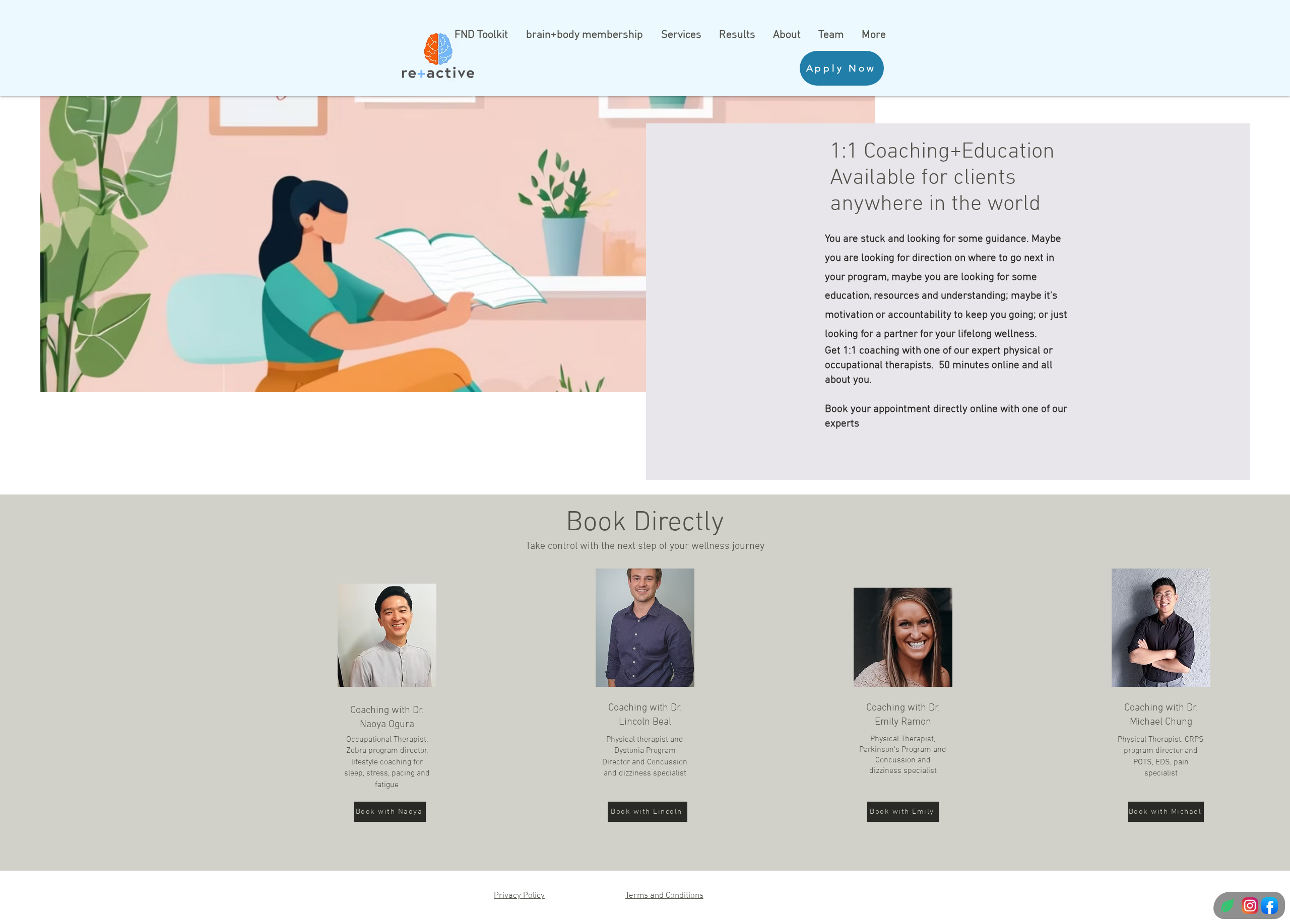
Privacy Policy (519, 896)
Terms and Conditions (664, 896)
